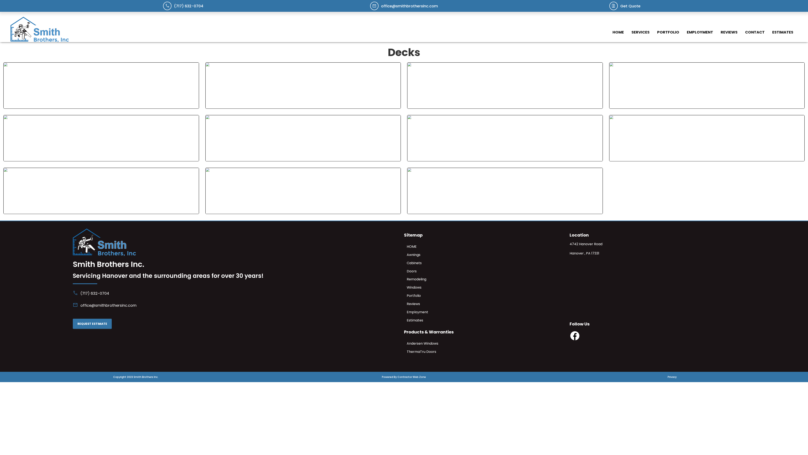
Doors (412, 271)
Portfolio (668, 32)
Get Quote (630, 6)
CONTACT (755, 32)
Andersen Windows (422, 343)
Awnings (413, 254)
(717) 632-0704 (188, 6)
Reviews (729, 32)
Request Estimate (92, 324)
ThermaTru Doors (421, 351)
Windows (414, 287)
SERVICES (640, 32)
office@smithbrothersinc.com (409, 6)
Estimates (782, 32)
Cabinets (414, 263)
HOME (618, 32)
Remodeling (416, 279)
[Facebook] (575, 339)
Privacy (672, 377)
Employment (700, 32)
